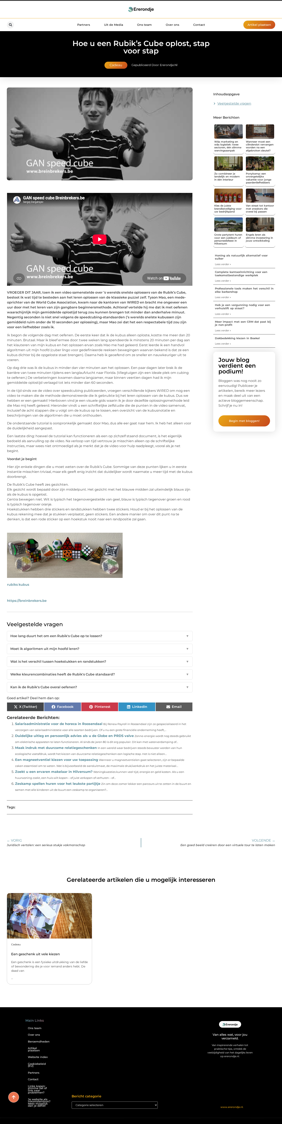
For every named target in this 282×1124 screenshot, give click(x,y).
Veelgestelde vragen (234, 103)
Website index (38, 1057)
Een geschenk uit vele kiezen (35, 954)
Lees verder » (223, 264)
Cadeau (116, 65)
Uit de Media (113, 25)
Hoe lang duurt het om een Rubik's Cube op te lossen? (99, 636)
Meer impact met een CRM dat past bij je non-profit (243, 323)
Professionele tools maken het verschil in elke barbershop (244, 290)
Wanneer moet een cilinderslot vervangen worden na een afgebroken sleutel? (260, 146)
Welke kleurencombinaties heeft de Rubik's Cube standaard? (99, 674)
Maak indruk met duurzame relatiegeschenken (56, 748)
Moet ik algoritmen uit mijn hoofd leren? (99, 649)
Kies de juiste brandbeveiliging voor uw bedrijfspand (228, 208)
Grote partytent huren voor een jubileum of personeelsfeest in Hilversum (228, 239)
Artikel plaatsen (34, 1049)
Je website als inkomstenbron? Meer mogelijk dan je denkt (39, 1102)
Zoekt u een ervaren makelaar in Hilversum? (53, 772)
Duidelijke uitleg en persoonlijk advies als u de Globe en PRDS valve (74, 736)
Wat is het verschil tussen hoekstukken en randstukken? (99, 662)
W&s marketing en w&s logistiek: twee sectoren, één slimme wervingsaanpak (227, 146)
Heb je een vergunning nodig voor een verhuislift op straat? (242, 306)
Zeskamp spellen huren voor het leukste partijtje (57, 784)
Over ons (172, 25)
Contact (199, 25)
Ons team (144, 25)
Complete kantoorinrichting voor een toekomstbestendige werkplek (241, 273)
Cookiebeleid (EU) (37, 1065)
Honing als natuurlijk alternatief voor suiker (241, 257)
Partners (83, 25)
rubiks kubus (18, 585)
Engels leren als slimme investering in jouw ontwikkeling (259, 237)
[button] (10, 24)
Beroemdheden (39, 1041)
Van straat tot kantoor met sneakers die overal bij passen (260, 208)
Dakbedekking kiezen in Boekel (237, 338)
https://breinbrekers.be (27, 601)
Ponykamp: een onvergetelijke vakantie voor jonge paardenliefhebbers (258, 178)
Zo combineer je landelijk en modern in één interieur (227, 176)
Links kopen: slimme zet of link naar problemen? (37, 1089)
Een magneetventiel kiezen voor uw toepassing (56, 760)
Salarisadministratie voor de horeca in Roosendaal (58, 724)
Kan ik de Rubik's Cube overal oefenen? (99, 687)
